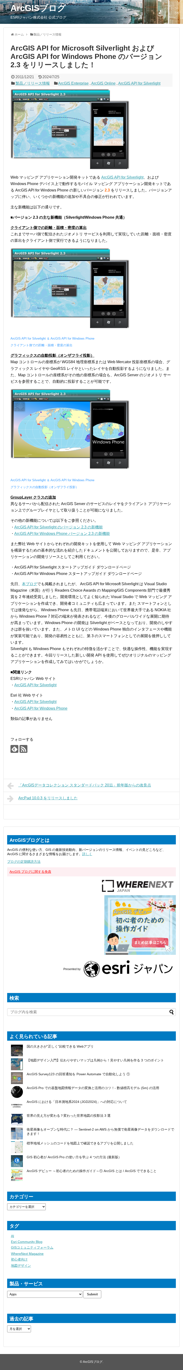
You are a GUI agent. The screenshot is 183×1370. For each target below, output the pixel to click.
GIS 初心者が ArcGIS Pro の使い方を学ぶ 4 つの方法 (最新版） (74, 1157)
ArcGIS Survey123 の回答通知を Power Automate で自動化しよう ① (79, 1074)
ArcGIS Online (103, 83)
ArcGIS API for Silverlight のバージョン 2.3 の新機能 (58, 527)
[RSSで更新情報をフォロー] (23, 749)
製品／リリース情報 (32, 83)
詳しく (87, 854)
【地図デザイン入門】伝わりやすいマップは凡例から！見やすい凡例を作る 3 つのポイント (95, 1060)
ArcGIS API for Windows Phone (40, 708)
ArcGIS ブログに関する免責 (30, 872)
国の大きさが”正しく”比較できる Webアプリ (60, 1046)
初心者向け (19, 1259)
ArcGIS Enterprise (73, 83)
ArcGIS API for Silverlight (139, 83)
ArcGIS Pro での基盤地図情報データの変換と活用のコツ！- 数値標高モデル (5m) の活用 (93, 1088)
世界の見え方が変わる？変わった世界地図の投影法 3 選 (69, 1115)
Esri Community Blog (26, 1242)
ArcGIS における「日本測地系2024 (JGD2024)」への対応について (77, 1102)
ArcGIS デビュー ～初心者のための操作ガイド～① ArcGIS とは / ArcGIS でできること (92, 1171)
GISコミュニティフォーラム (32, 1247)
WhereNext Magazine (27, 1254)
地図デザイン (21, 1265)
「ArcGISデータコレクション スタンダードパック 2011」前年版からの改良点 (84, 785)
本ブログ (29, 584)
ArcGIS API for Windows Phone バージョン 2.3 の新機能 (62, 534)
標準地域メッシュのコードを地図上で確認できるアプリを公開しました (80, 1143)
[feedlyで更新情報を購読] (14, 749)
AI (12, 1236)
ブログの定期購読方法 (24, 861)
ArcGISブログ (38, 8)
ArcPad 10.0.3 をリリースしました (48, 798)
